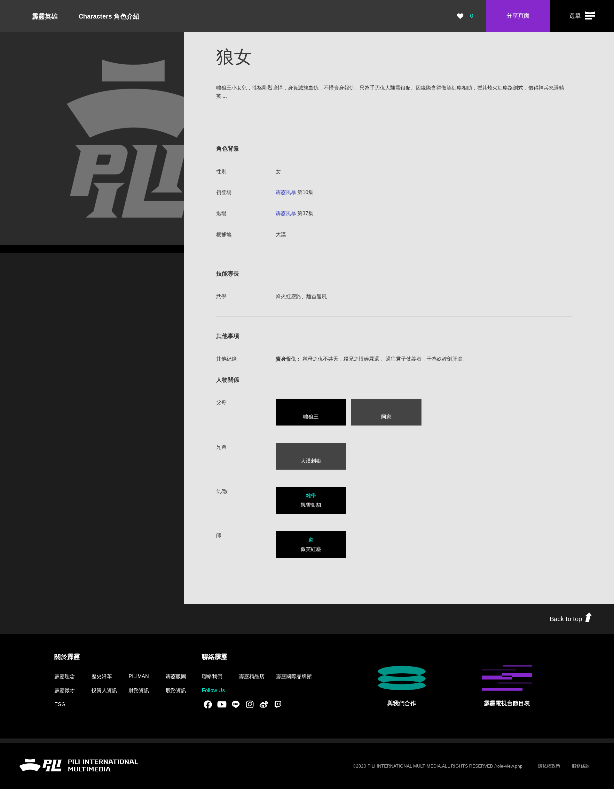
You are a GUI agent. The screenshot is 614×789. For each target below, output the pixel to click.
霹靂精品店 (251, 676)
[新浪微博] (264, 704)
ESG (59, 704)
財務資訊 (139, 690)
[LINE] (235, 704)
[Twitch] (278, 704)
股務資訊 (176, 690)
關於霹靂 (67, 656)
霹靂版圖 (176, 676)
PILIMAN (139, 676)
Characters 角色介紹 (109, 16)
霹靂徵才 (64, 690)
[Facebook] (208, 704)
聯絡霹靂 (214, 656)
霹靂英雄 (45, 16)
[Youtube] (222, 704)
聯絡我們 (212, 676)
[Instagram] (250, 704)
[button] (582, 16)
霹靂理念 (64, 676)
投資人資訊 (104, 690)
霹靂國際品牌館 (294, 676)
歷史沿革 (101, 676)
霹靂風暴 (286, 192)
